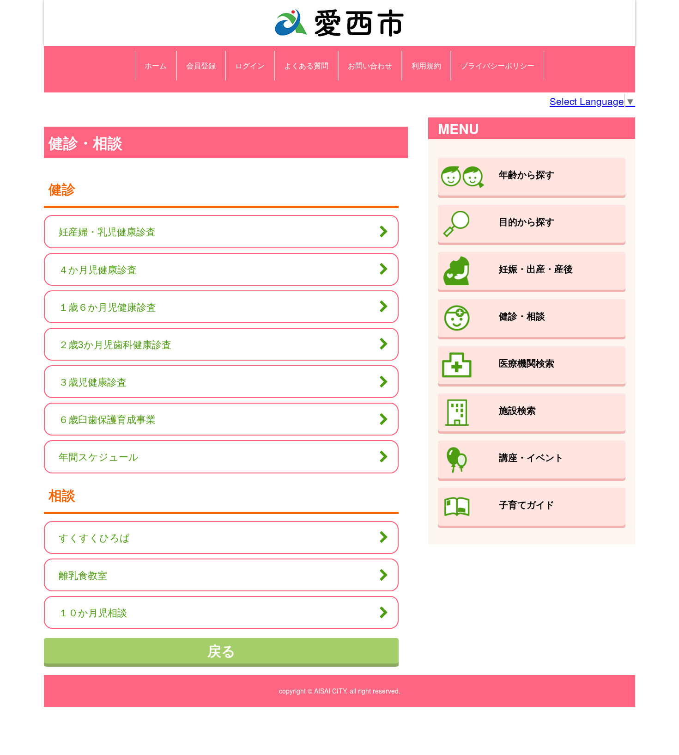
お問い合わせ (370, 65)
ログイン (250, 65)
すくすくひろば (94, 537)
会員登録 (201, 65)
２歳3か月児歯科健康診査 (115, 344)
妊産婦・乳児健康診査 (107, 231)
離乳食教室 (83, 575)
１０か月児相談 (93, 612)
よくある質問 (306, 65)
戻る (221, 650)
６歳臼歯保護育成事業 (107, 419)
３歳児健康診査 (93, 381)
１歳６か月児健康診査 (107, 306)
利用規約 (426, 65)
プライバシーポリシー (497, 65)
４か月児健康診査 (98, 269)
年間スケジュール (99, 456)
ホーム (156, 65)
